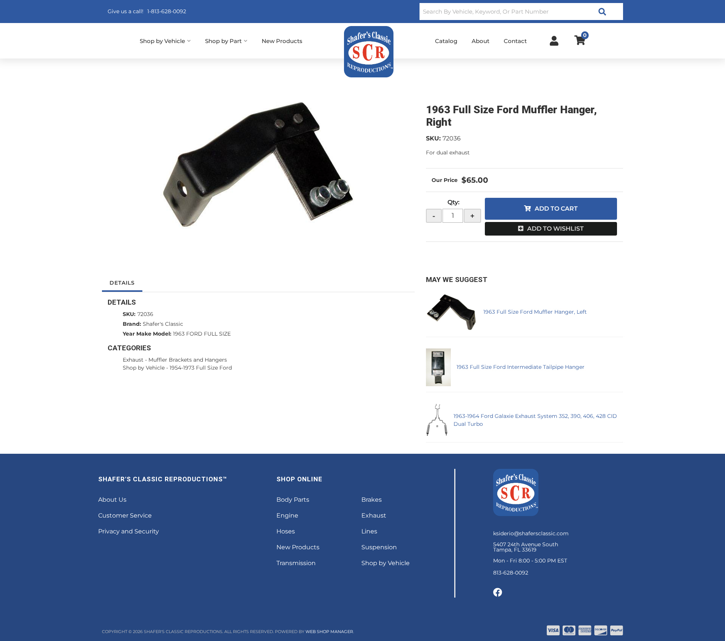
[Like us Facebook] (497, 593)
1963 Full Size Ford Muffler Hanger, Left (535, 311)
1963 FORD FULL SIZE (202, 333)
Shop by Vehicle (144, 367)
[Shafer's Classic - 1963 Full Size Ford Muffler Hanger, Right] (258, 164)
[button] (521, 11)
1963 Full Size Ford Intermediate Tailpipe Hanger (521, 367)
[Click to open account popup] (554, 41)
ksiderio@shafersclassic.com (531, 533)
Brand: (132, 323)
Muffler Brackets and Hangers (187, 359)
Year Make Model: (147, 333)
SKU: (433, 138)
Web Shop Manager (329, 631)
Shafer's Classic (163, 323)
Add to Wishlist (555, 228)
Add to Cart (556, 208)
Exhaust (133, 359)
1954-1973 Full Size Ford (201, 367)
